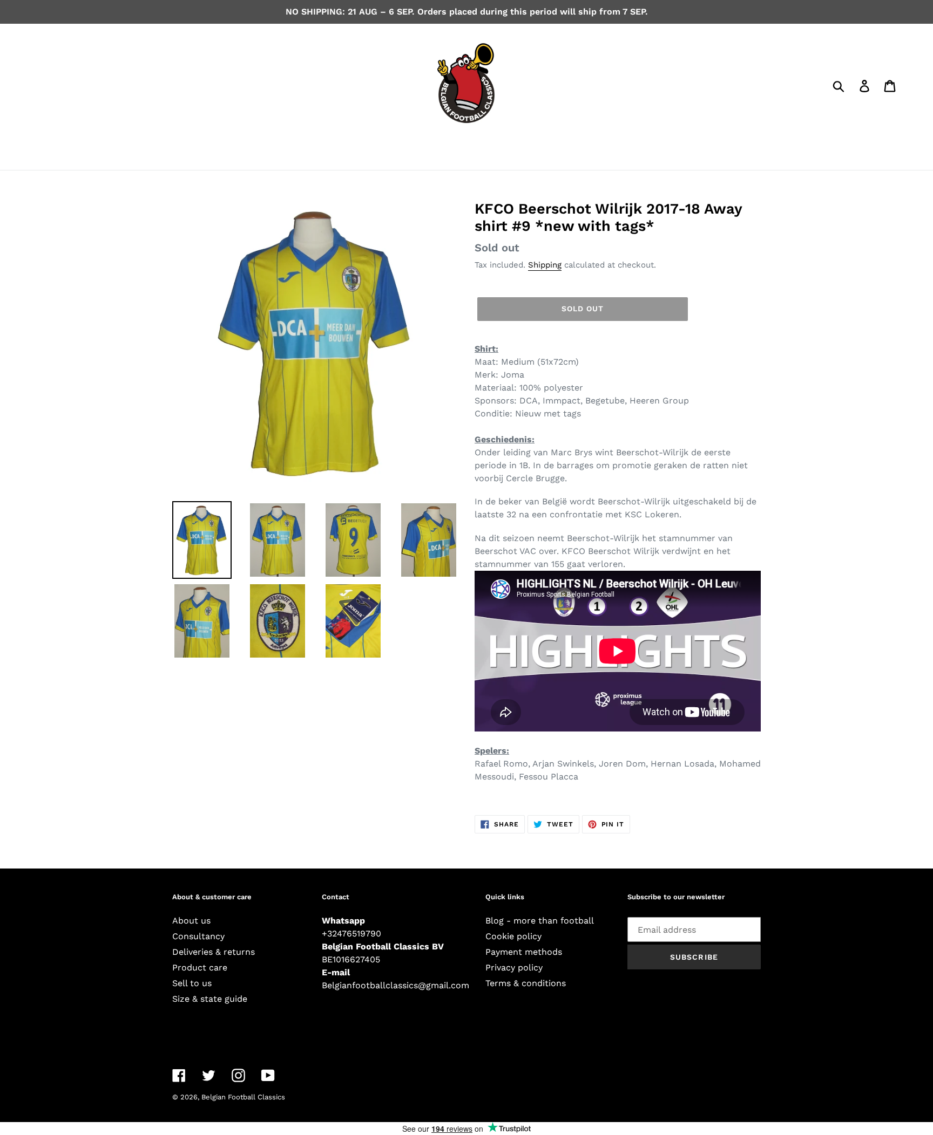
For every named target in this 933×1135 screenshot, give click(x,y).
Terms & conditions (525, 983)
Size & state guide (209, 999)
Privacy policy (514, 967)
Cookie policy (513, 936)
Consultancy (198, 936)
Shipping (545, 265)
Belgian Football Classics (243, 1097)
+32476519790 (351, 933)
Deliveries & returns (213, 952)
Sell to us (192, 983)
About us (191, 920)
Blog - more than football (539, 920)
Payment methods (523, 952)
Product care (199, 967)
